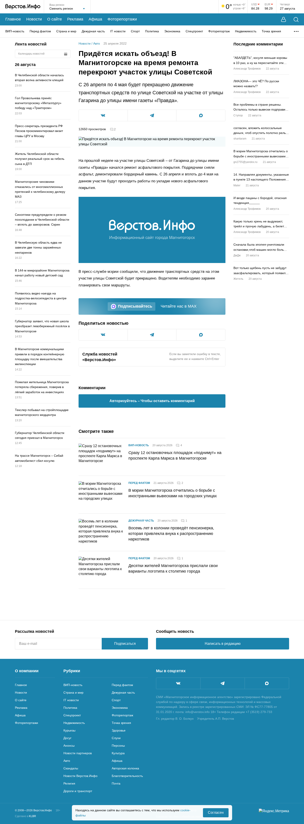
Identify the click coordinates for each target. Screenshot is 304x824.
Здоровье (119, 730)
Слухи (116, 738)
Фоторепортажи (122, 19)
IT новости (118, 31)
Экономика (172, 31)
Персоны (118, 745)
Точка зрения (271, 31)
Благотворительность (127, 776)
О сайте (54, 19)
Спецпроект (194, 31)
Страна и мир (66, 31)
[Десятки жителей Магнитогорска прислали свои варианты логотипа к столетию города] (101, 570)
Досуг (67, 738)
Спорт (135, 31)
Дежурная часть (93, 31)
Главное (13, 19)
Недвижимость (245, 31)
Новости (34, 19)
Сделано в (25, 816)
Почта (116, 783)
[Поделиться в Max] (200, 115)
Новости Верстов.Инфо (80, 776)
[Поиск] (296, 19)
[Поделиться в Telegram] (152, 115)
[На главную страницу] (22, 6)
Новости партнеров (77, 753)
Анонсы (69, 745)
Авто (96, 43)
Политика (152, 31)
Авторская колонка (125, 768)
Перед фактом (40, 31)
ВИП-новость (14, 31)
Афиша (95, 19)
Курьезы (69, 730)
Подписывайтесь (135, 306)
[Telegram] (223, 683)
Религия (69, 783)
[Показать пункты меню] (296, 31)
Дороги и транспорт (77, 791)
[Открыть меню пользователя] (283, 19)
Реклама (75, 19)
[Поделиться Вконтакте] (103, 115)
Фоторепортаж (219, 31)
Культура (118, 753)
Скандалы (70, 768)
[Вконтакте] (178, 683)
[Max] (267, 683)
